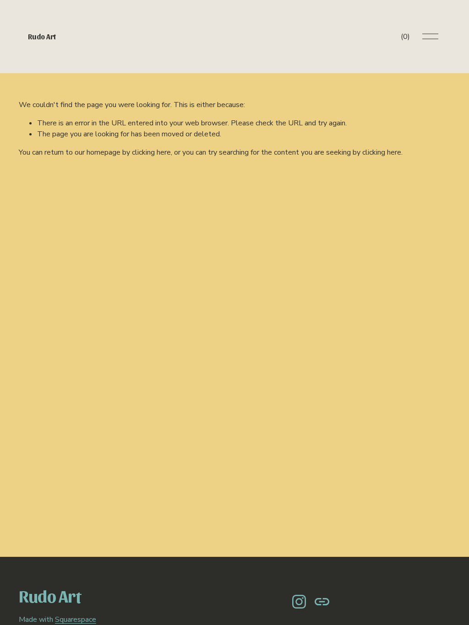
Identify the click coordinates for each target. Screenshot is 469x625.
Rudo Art (41, 36)
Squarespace (75, 619)
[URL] (322, 601)
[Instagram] (299, 601)
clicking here (151, 152)
